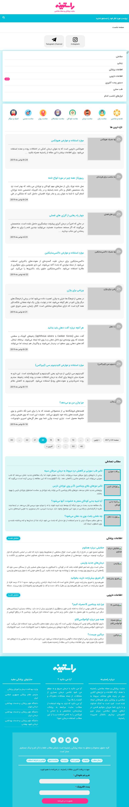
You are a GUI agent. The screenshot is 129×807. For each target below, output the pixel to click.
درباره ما (64, 760)
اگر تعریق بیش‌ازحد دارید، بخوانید (87, 578)
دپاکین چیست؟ (96, 635)
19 (51, 440)
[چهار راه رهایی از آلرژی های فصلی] (104, 224)
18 (58, 440)
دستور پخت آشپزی (114, 83)
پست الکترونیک (82, 787)
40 (81, 446)
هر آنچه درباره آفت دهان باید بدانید (66, 328)
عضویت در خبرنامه (65, 801)
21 (35, 440)
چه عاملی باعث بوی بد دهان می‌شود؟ (83, 516)
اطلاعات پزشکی (116, 70)
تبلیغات (85, 760)
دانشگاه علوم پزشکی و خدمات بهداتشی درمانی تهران (21, 705)
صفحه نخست (118, 27)
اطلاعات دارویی (116, 76)
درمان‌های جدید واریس (92, 563)
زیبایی (120, 63)
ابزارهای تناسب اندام (113, 96)
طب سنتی (118, 89)
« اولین (96, 440)
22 (27, 440)
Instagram (75, 44)
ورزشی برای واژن (75, 290)
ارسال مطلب (96, 760)
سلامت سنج (53, 760)
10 (73, 440)
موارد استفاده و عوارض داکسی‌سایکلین (64, 253)
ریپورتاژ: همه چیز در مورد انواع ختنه (66, 178)
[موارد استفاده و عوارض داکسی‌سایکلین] (104, 261)
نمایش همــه (13, 538)
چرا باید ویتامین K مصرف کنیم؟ (88, 604)
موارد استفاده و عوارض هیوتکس (67, 140)
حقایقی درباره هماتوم (93, 548)
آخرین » (49, 446)
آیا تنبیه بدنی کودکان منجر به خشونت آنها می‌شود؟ (76, 501)
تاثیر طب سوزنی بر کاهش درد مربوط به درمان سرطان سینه (73, 471)
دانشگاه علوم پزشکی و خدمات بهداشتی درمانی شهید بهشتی (21, 722)
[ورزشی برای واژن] (104, 299)
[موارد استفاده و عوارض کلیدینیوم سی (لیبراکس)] (104, 374)
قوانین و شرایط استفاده (36, 760)
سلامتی (119, 56)
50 (73, 446)
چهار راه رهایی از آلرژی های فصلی (66, 215)
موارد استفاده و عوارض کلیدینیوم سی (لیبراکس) (59, 365)
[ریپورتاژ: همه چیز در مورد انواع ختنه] (104, 186)
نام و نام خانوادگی (81, 775)
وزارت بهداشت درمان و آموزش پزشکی (22, 689)
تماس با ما (75, 760)
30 (11, 440)
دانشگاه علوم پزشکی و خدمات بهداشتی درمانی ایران (21, 713)
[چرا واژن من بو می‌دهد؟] (104, 411)
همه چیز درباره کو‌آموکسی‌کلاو (89, 619)
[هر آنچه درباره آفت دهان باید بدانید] (104, 336)
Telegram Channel (54, 44)
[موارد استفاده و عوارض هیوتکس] (104, 149)
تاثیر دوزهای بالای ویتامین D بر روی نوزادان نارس (77, 486)
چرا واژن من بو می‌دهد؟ (71, 402)
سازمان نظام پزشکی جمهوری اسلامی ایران (21, 696)
